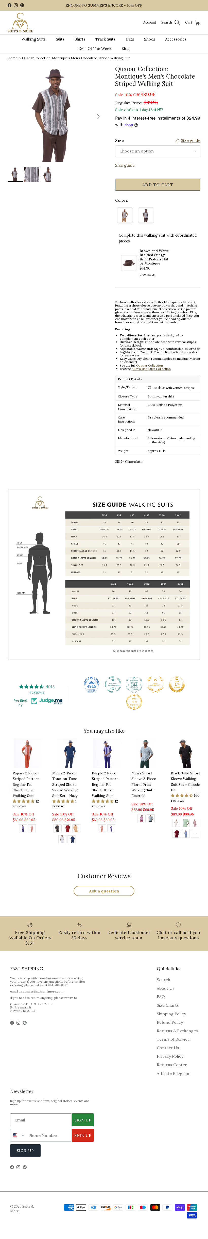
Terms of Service (173, 1039)
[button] (24, 801)
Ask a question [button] (104, 890)
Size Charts (168, 1005)
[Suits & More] (20, 23)
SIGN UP (82, 1119)
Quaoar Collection (149, 365)
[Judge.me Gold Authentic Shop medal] (155, 684)
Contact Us (168, 1047)
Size (119, 140)
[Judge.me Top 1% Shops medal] (177, 684)
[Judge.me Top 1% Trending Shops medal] (134, 702)
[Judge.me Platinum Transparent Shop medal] (113, 684)
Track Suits (105, 39)
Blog (126, 48)
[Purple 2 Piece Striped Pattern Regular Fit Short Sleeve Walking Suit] (23, 829)
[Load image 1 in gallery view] (56, 114)
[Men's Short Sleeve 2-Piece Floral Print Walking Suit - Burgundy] (141, 819)
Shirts (80, 39)
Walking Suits (34, 39)
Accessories (175, 39)
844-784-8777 (57, 985)
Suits (60, 39)
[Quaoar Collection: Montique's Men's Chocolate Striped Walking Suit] (146, 215)
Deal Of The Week (94, 48)
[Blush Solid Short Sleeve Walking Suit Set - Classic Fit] (195, 823)
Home (12, 58)
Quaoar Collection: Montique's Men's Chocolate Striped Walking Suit (76, 58)
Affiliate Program (173, 1073)
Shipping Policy (171, 1013)
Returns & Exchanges (177, 1030)
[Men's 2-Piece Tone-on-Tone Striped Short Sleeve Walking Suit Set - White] (62, 840)
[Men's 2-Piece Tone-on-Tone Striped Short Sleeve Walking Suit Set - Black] (58, 829)
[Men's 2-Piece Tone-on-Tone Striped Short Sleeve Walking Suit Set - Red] (67, 829)
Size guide (125, 165)
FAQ (161, 996)
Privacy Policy (170, 1056)
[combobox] (18, 1135)
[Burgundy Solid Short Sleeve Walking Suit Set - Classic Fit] (176, 834)
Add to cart (157, 184)
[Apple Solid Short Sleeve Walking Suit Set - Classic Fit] (186, 823)
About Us (166, 988)
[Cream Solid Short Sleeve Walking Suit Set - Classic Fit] (176, 823)
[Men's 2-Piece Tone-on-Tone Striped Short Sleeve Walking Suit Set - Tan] (76, 829)
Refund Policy (170, 1022)
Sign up (25, 1150)
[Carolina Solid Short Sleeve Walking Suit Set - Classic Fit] (186, 834)
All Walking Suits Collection (151, 369)
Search (163, 979)
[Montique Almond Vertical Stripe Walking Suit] (124, 215)
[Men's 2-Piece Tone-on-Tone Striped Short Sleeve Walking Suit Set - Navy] (71, 840)
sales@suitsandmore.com (44, 991)
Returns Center (172, 1064)
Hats (130, 39)
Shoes (149, 39)
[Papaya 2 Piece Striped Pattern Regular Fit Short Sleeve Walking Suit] (32, 829)
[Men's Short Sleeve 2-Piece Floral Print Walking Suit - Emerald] (151, 819)
